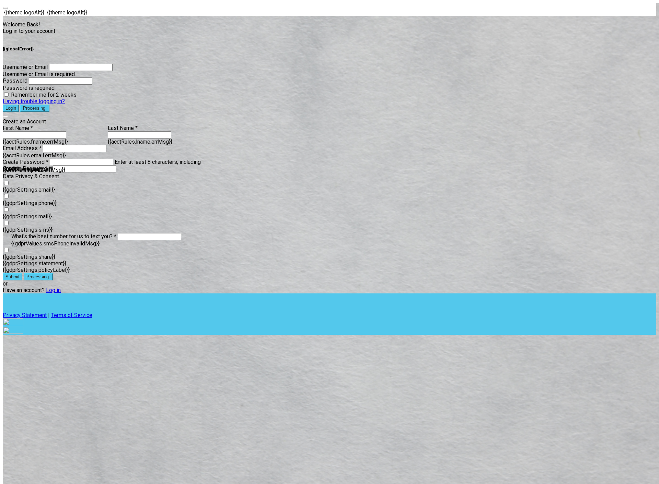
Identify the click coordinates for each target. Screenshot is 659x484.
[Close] (5, 117)
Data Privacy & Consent (31, 176)
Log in (53, 290)
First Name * (18, 128)
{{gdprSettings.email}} (29, 189)
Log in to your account (29, 31)
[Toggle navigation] (5, 8)
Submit (12, 276)
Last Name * (123, 128)
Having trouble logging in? (34, 101)
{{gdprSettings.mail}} (27, 216)
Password (15, 80)
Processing (35, 108)
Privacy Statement (25, 315)
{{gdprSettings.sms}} (28, 230)
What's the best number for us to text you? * (63, 236)
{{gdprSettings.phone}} (30, 203)
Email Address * (22, 148)
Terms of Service (71, 315)
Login (10, 108)
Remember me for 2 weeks (44, 95)
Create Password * (25, 162)
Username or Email (25, 67)
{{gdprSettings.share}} (29, 257)
